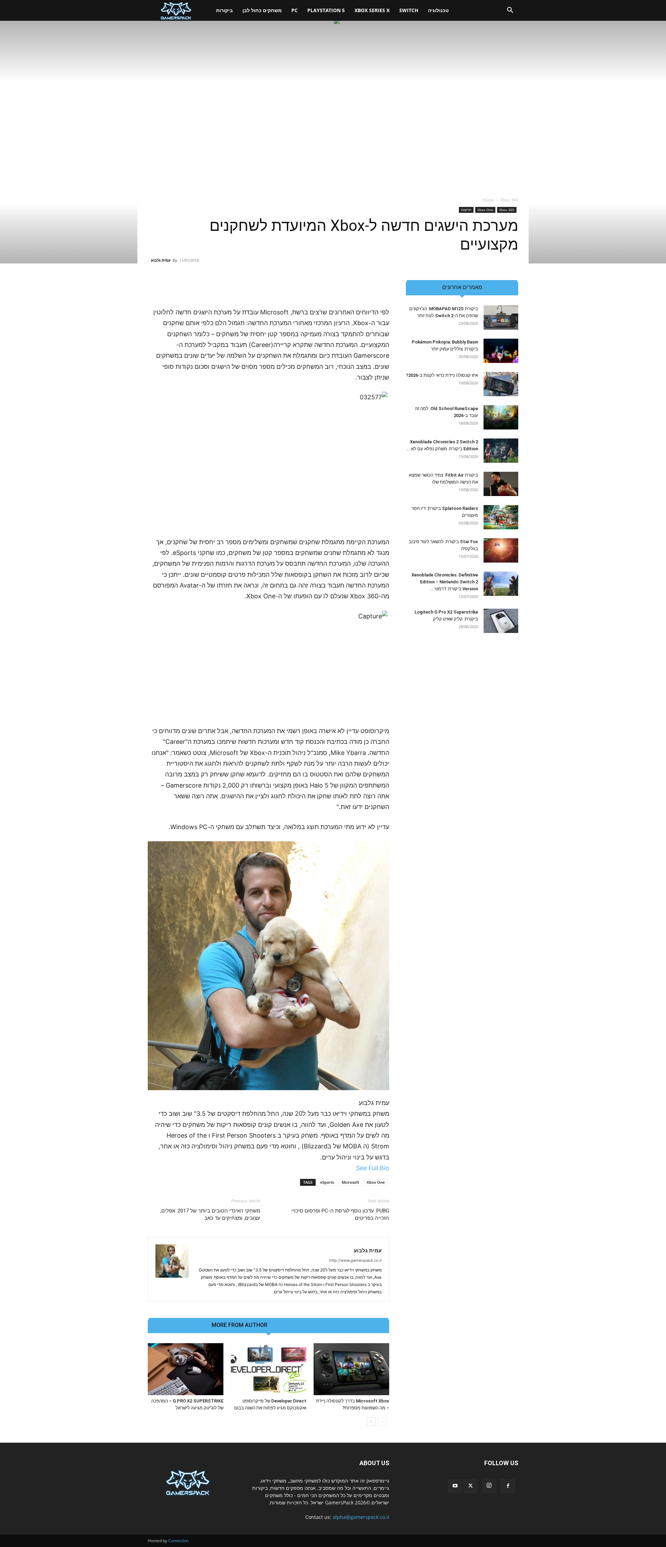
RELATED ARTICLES (299, 1325)
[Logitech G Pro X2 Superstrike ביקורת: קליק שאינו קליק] (501, 621)
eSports (327, 1182)
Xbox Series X (372, 10)
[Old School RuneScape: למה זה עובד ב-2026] (501, 417)
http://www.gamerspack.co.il (355, 1260)
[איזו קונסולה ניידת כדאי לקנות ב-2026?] (501, 384)
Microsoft (350, 1182)
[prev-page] (382, 1421)
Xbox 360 (506, 209)
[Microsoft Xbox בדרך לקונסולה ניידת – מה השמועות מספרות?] (351, 1369)
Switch (408, 10)
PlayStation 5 (326, 10)
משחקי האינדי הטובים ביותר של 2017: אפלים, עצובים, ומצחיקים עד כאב (210, 1214)
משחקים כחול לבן (262, 10)
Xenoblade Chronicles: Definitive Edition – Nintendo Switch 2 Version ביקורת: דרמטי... (444, 581)
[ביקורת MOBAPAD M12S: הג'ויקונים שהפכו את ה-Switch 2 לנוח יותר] (501, 317)
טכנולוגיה (438, 10)
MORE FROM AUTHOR (239, 1325)
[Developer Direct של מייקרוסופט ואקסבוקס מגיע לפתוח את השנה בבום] (268, 1369)
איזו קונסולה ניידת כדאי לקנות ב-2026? (442, 375)
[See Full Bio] (352, 1168)
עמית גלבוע (161, 260)
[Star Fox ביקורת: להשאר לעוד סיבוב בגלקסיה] (501, 550)
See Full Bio (372, 1168)
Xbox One (485, 209)
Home (488, 200)
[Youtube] (455, 1486)
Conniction (178, 1541)
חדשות (466, 209)
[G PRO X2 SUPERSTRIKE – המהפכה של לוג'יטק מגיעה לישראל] (185, 1369)
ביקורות (224, 10)
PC (294, 10)
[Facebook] (508, 1486)
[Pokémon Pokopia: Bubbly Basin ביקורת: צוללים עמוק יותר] (501, 351)
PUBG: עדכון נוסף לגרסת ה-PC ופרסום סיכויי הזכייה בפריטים (340, 1214)
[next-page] (371, 1421)
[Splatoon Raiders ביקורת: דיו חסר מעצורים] (501, 517)
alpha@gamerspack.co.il (361, 1517)
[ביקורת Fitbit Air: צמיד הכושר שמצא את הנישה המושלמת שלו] (501, 484)
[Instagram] (489, 1486)
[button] (510, 11)
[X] (470, 1486)
